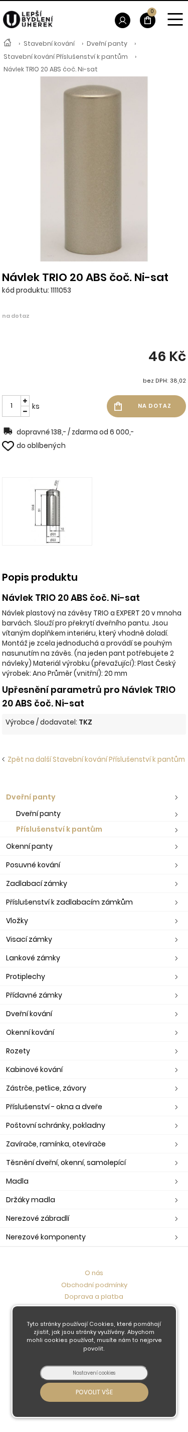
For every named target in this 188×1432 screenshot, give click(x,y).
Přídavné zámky (34, 995)
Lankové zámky (33, 958)
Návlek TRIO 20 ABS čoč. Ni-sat (51, 69)
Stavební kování (49, 43)
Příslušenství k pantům (59, 829)
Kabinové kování (34, 1069)
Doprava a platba (94, 1296)
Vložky (17, 921)
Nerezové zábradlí (37, 1218)
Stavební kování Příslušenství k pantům (66, 56)
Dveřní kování (29, 1014)
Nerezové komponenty (46, 1237)
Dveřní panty (107, 43)
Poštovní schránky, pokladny (55, 1125)
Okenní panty (29, 846)
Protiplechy (25, 976)
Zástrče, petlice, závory (46, 1088)
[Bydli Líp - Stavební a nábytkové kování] (8, 44)
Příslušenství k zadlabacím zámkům (69, 902)
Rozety (18, 1051)
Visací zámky (29, 939)
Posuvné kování (33, 865)
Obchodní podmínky (94, 1285)
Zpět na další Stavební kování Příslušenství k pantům (95, 759)
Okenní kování (30, 1032)
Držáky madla (30, 1200)
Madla (17, 1181)
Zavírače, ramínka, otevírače (56, 1144)
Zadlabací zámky (36, 883)
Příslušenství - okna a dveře (54, 1107)
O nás (94, 1273)
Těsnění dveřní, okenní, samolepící (66, 1162)
